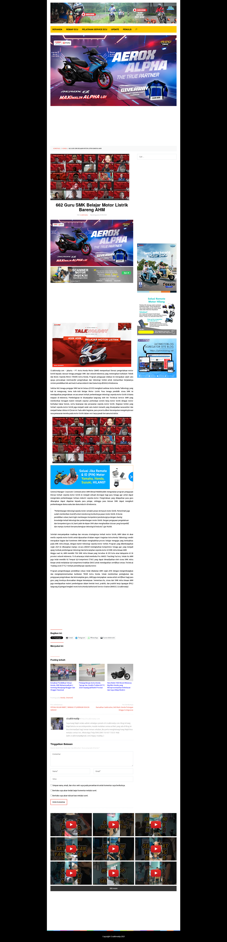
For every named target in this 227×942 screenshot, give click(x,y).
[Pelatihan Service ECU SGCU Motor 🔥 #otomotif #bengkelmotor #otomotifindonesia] (71, 848)
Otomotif (69, 698)
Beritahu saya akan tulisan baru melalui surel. (70, 795)
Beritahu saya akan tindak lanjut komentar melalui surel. (75, 790)
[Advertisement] (113, 125)
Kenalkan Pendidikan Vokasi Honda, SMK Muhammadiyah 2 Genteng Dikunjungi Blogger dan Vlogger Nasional (62, 686)
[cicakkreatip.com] (113, 13)
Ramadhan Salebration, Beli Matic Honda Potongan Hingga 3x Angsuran (114, 707)
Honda (62, 698)
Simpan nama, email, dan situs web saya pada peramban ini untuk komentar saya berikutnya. (89, 785)
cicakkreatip (72, 718)
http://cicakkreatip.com (90, 719)
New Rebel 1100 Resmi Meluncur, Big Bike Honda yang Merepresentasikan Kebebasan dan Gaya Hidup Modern (119, 686)
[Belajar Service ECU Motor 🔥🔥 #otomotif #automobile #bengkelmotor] (156, 824)
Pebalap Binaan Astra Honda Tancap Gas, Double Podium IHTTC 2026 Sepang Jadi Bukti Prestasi (92, 685)
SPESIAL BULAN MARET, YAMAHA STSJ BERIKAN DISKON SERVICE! (69, 707)
